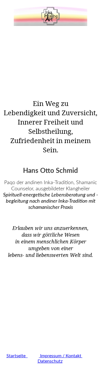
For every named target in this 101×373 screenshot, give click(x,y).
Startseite (17, 356)
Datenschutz (50, 361)
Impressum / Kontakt (60, 356)
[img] (51, 16)
